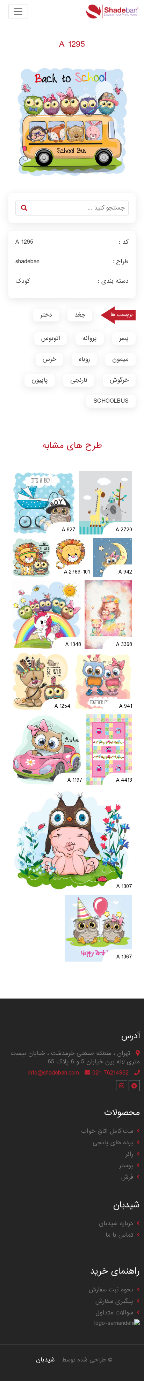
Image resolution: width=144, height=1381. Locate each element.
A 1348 (73, 645)
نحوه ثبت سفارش (111, 1290)
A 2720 (124, 530)
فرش (127, 1177)
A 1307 (124, 887)
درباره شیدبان (116, 1223)
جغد (79, 315)
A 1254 (62, 707)
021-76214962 (110, 1073)
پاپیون (39, 380)
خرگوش (119, 380)
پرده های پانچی (113, 1142)
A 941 (125, 707)
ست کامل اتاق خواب (107, 1131)
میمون (120, 359)
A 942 (125, 572)
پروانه (89, 338)
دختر (46, 315)
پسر (124, 338)
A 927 (68, 530)
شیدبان (45, 1360)
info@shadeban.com (53, 1073)
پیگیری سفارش (114, 1301)
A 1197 (74, 780)
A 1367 (124, 957)
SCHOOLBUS (111, 401)
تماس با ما (119, 1235)
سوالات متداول (114, 1313)
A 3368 (124, 645)
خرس (49, 359)
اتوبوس (50, 338)
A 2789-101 (77, 572)
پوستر (126, 1165)
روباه (84, 359)
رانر (129, 1154)
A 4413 (124, 780)
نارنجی (78, 380)
